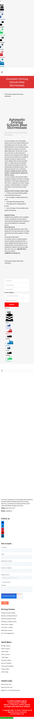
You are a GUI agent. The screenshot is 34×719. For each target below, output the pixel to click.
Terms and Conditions (7, 666)
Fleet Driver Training (7, 624)
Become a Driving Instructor (9, 616)
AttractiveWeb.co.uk (17, 714)
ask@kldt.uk (9, 511)
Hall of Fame (4, 651)
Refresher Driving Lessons (8, 621)
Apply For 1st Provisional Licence (10, 690)
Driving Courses (5, 646)
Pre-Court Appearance (7, 633)
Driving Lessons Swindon (8, 613)
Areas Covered (5, 648)
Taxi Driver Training (6, 627)
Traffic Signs (4, 657)
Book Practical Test (6, 687)
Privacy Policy (5, 669)
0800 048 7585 (10, 508)
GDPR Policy (4, 672)
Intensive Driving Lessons (8, 618)
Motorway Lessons (6, 630)
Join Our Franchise (6, 663)
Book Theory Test (6, 684)
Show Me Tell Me (6, 660)
